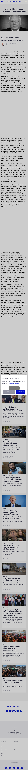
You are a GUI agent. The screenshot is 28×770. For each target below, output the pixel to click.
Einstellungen (9, 392)
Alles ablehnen (14, 388)
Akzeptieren (21, 392)
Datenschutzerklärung (14, 383)
